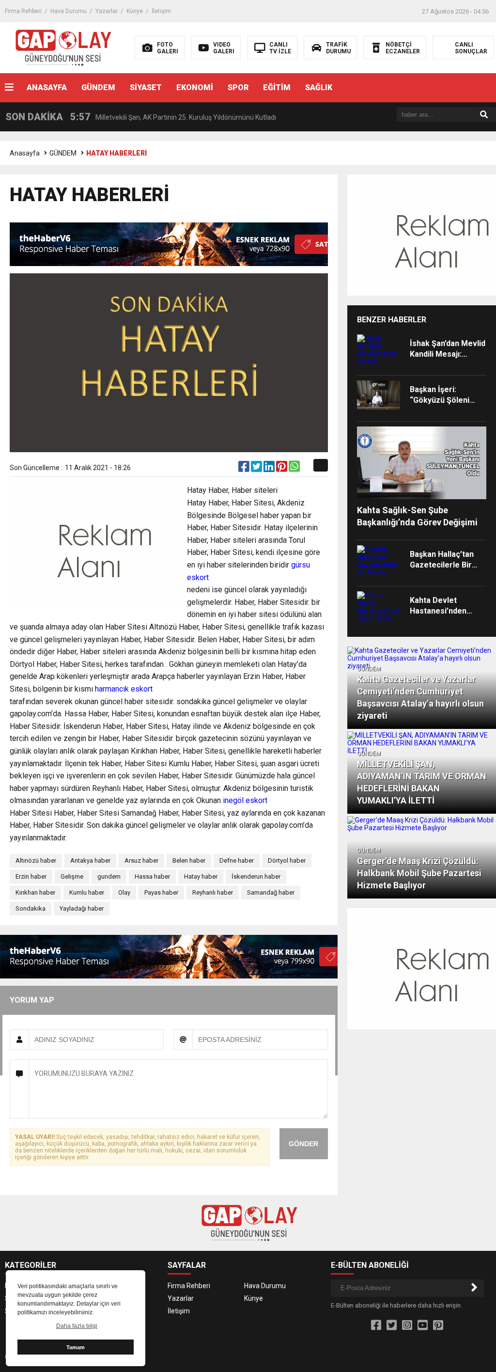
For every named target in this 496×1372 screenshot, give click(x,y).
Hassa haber (152, 876)
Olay (124, 892)
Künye (134, 11)
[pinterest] (282, 469)
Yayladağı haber (82, 908)
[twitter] (257, 469)
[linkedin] (270, 469)
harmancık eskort (124, 689)
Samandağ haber (270, 892)
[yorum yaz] (306, 469)
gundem (109, 876)
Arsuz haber (141, 860)
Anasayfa (25, 153)
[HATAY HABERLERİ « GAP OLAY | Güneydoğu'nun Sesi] (62, 47)
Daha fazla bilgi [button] (76, 1326)
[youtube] (423, 1325)
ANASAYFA (47, 87)
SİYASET (146, 87)
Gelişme (72, 876)
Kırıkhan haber (35, 892)
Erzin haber (31, 876)
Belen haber (188, 860)
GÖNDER (303, 1144)
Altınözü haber (36, 860)
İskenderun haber (256, 876)
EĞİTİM (277, 87)
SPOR (238, 87)
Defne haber (236, 860)
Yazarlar (106, 11)
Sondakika (31, 908)
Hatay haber (200, 876)
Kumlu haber (86, 892)
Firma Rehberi (23, 11)
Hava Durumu (68, 11)
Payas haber (161, 892)
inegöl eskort (245, 800)
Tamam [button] (75, 1347)
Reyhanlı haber (212, 892)
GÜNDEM (98, 87)
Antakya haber (90, 860)
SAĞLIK (318, 87)
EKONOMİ (194, 87)
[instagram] (407, 1325)
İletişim (161, 11)
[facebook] (244, 469)
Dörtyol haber (287, 860)
